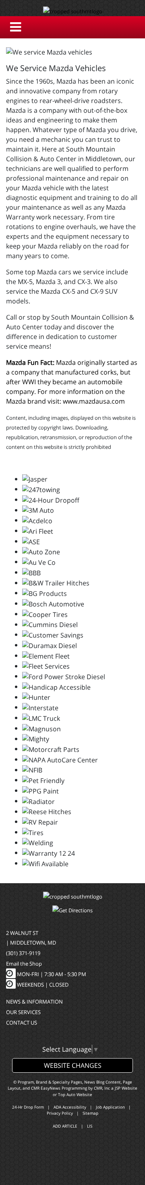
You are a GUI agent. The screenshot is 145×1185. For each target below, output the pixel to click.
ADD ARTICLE (65, 1126)
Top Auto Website (75, 1094)
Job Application (110, 1107)
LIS (89, 1126)
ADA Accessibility (70, 1107)
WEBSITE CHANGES (73, 1065)
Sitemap (90, 1113)
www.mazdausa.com (94, 401)
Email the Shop (24, 963)
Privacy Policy (60, 1113)
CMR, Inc (102, 1088)
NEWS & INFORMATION (34, 1001)
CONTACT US (21, 1022)
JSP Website (126, 1088)
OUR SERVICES (23, 1012)
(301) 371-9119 (23, 953)
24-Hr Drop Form (28, 1107)
